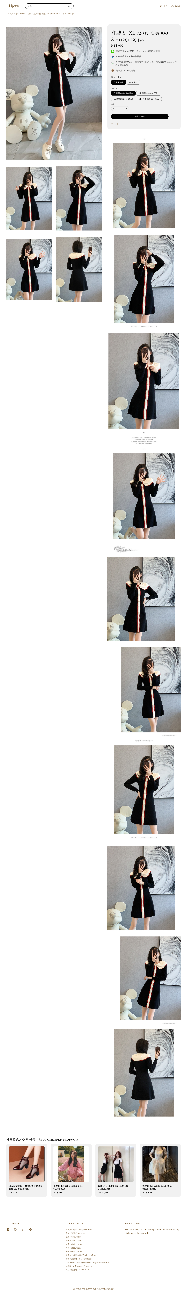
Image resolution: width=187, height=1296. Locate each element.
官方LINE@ (68, 13)
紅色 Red (133, 82)
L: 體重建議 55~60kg (123, 99)
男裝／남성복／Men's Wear (77, 1270)
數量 (113, 104)
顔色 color (116, 77)
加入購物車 (140, 116)
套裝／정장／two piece (75, 1233)
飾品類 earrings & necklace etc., (79, 1266)
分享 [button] (116, 124)
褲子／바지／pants (74, 1244)
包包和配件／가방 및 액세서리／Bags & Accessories (87, 1262)
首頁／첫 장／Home (16, 13)
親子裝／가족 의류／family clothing (81, 1255)
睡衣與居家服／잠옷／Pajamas (79, 1259)
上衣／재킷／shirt (73, 1237)
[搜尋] (69, 6)
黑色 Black (118, 82)
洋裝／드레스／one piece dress (79, 1229)
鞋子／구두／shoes (74, 1251)
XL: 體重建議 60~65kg (149, 99)
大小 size (115, 88)
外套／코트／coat (73, 1248)
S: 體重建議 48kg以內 (123, 93)
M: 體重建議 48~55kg (149, 93)
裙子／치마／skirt (73, 1240)
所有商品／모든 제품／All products (43, 13)
